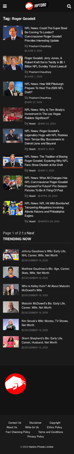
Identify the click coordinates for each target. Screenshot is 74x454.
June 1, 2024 (34, 76)
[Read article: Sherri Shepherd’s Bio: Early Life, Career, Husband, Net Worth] (11, 341)
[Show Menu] (5, 6)
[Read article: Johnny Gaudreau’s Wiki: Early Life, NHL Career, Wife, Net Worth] (11, 254)
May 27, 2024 (34, 102)
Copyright (55, 422)
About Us (12, 427)
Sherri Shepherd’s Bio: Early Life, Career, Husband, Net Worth (42, 340)
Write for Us (32, 427)
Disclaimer (35, 422)
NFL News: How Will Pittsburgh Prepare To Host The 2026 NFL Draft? (44, 88)
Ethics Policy (54, 427)
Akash (32, 123)
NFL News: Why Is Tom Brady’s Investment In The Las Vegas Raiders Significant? (45, 113)
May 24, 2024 (48, 123)
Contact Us (14, 422)
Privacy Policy (35, 436)
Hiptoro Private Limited (41, 446)
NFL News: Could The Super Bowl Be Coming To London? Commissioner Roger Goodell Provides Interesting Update (46, 34)
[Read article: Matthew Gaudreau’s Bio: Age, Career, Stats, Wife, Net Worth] (11, 272)
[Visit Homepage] (36, 6)
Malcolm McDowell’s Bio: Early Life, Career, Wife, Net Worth (44, 305)
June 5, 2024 (34, 50)
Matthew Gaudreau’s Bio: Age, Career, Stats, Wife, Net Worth (46, 271)
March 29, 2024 (50, 221)
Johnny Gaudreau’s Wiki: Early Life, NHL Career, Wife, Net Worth (44, 253)
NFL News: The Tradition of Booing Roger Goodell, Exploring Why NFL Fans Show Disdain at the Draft (46, 160)
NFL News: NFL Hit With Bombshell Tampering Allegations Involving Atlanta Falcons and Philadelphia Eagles (47, 209)
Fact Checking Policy (18, 432)
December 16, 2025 (36, 260)
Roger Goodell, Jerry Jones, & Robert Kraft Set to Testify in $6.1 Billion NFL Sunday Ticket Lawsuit (46, 62)
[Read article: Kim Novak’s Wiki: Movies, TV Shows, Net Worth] (11, 324)
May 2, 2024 (47, 149)
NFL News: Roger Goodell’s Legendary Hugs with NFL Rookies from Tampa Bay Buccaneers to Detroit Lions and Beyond (46, 137)
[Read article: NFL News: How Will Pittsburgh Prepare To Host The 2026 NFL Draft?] (13, 89)
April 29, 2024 (49, 195)
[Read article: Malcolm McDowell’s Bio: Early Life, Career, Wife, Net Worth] (11, 307)
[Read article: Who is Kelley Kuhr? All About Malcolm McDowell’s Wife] (11, 289)
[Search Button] (69, 6)
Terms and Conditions (50, 432)
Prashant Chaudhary (40, 46)
